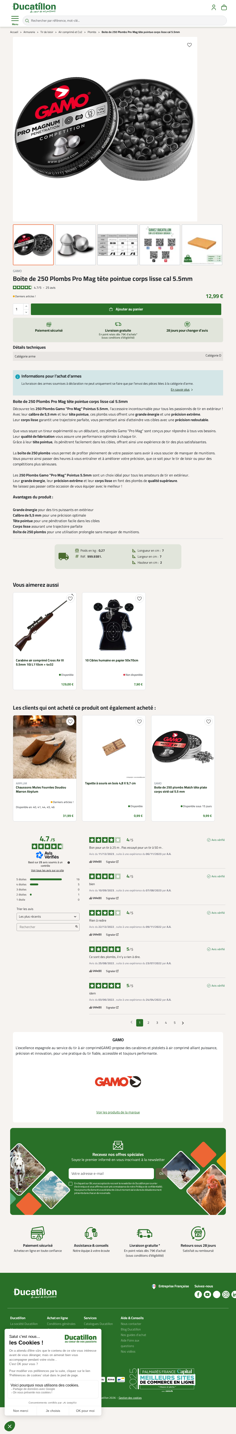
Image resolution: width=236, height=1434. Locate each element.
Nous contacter (131, 1323)
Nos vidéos (128, 1351)
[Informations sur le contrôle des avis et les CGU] (69, 862)
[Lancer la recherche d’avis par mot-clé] (76, 927)
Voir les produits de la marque (118, 1112)
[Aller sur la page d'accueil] (34, 7)
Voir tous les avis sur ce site (47, 870)
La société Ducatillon (24, 1323)
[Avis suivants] (183, 1023)
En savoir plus (180, 390)
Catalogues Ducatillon (98, 1323)
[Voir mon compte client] (213, 7)
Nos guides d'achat (133, 1335)
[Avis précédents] (131, 1022)
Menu (15, 24)
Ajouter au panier (129, 309)
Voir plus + (26, 1200)
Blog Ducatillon (131, 1329)
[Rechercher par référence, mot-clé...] (27, 20)
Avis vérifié (218, 840)
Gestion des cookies (130, 1398)
